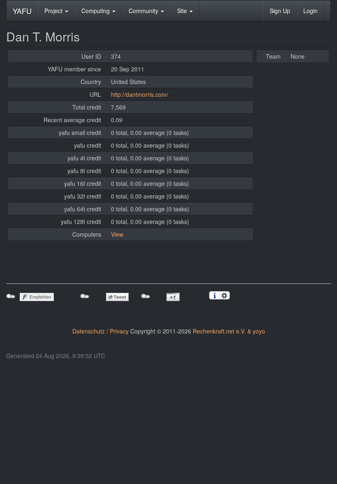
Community (144, 11)
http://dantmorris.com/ (139, 94)
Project (54, 11)
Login (310, 11)
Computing (96, 11)
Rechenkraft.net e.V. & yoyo (229, 331)
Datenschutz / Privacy (100, 331)
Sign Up (280, 11)
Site (183, 11)
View (117, 234)
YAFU (22, 10)
